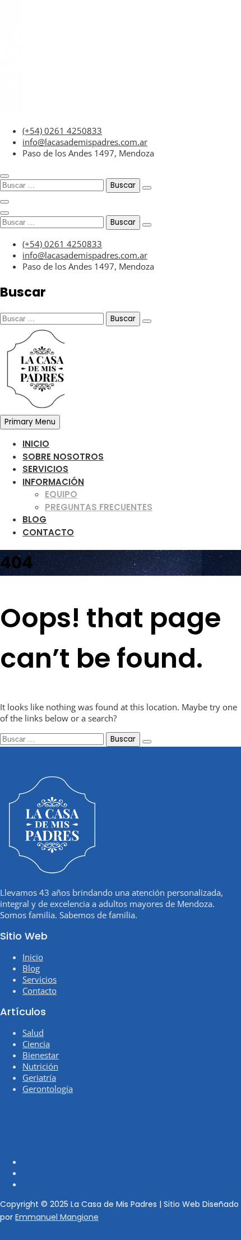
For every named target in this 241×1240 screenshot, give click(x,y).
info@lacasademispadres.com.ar (84, 141)
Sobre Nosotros (63, 456)
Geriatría (39, 1077)
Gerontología (47, 1088)
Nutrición (40, 1066)
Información (53, 482)
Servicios (45, 469)
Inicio (35, 444)
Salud (33, 1032)
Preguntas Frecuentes (98, 507)
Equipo (61, 494)
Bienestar (40, 1055)
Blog (34, 519)
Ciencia (36, 1043)
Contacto (48, 532)
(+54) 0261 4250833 (62, 130)
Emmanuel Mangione (57, 1217)
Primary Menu (29, 422)
